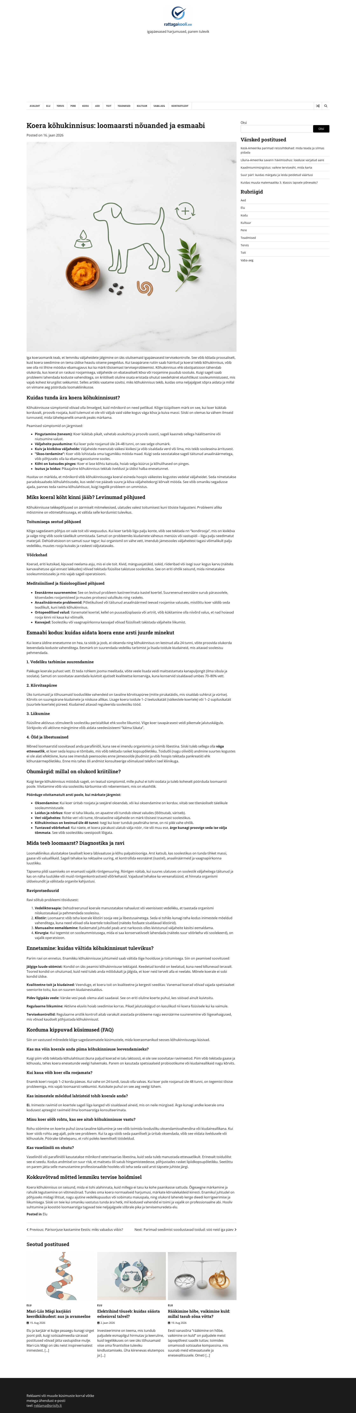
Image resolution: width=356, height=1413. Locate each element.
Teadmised (124, 105)
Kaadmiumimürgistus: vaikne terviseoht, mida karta (276, 167)
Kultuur (142, 105)
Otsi (244, 122)
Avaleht (35, 105)
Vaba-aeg (159, 105)
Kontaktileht (179, 105)
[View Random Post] (318, 106)
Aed (97, 105)
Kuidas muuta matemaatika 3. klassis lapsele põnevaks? (279, 182)
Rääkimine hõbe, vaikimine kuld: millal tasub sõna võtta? (199, 1314)
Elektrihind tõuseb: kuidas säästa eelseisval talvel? (128, 1314)
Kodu (85, 105)
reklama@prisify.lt (48, 1405)
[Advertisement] (178, 71)
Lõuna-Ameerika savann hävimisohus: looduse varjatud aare (282, 160)
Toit (108, 105)
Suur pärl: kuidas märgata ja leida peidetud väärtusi (277, 175)
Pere (73, 105)
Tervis (60, 105)
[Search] (325, 106)
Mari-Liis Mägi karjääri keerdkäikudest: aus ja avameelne (58, 1314)
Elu (48, 105)
